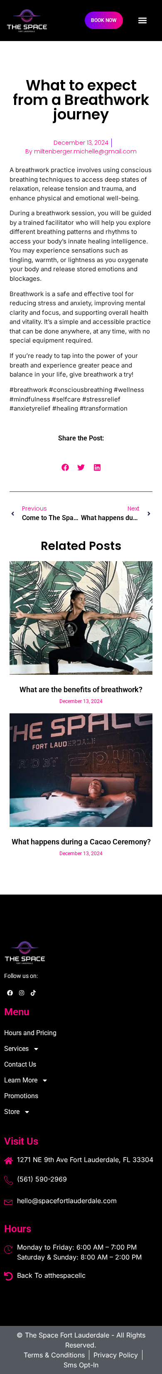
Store (12, 1112)
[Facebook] (10, 993)
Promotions (21, 1096)
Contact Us (20, 1064)
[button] (142, 20)
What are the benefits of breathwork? (81, 689)
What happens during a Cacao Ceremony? (81, 841)
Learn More (20, 1080)
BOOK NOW (104, 20)
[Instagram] (21, 993)
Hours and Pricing (30, 1033)
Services (16, 1049)
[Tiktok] (33, 993)
